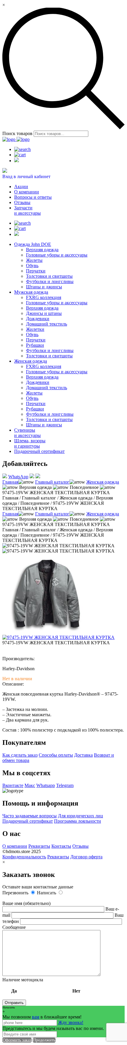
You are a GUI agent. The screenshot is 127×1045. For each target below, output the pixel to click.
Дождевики (37, 318)
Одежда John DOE (32, 244)
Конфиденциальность (24, 856)
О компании (26, 191)
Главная (10, 481)
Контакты (61, 846)
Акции (21, 186)
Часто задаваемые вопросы (29, 815)
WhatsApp (18, 476)
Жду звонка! (70, 1022)
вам (35, 1016)
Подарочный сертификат (39, 451)
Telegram (65, 785)
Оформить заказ (17, 1040)
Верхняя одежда (42, 249)
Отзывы (22, 202)
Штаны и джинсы (44, 286)
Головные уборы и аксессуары (56, 254)
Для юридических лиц (80, 815)
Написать (47, 892)
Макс (30, 785)
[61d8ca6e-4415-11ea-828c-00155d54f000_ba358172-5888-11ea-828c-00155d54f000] (58, 637)
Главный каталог (52, 481)
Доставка (83, 755)
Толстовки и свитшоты (49, 276)
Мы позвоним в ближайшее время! (42, 1016)
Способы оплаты (56, 755)
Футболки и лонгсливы (50, 281)
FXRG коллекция (43, 297)
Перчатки (35, 270)
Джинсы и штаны (44, 313)
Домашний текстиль (46, 323)
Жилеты (34, 260)
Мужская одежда (31, 292)
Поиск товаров (17, 133)
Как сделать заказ (20, 755)
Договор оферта (86, 856)
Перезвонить (16, 892)
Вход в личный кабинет (26, 176)
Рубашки (35, 345)
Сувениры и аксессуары (27, 433)
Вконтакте (12, 785)
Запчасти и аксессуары (27, 210)
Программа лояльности (77, 821)
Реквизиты (39, 846)
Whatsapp (45, 785)
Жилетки (35, 329)
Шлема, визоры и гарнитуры (29, 443)
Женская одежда (30, 361)
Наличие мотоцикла (41, 985)
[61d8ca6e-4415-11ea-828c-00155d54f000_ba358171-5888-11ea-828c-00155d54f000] (46, 632)
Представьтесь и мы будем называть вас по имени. (53, 1028)
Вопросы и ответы (33, 197)
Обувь (32, 265)
